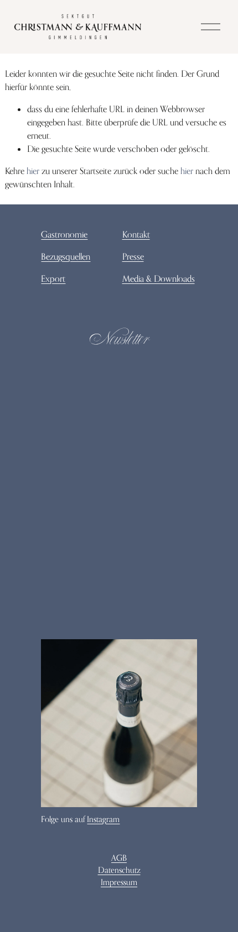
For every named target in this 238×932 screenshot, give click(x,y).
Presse (133, 256)
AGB (119, 857)
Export (53, 278)
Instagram (103, 819)
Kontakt (136, 234)
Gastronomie (64, 234)
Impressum (119, 882)
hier (33, 170)
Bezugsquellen (65, 256)
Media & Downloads (158, 278)
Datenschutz (119, 870)
